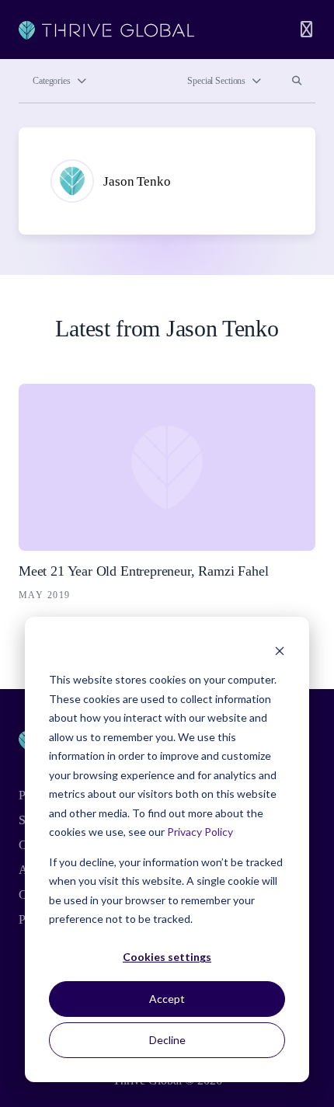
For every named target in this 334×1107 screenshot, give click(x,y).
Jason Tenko (136, 181)
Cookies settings (167, 956)
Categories (52, 80)
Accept (167, 998)
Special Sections (216, 80)
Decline (167, 1039)
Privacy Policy (200, 831)
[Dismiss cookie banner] (279, 650)
